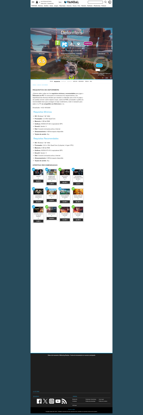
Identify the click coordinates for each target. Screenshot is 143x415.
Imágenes (81, 81)
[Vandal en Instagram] (51, 401)
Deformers (71, 32)
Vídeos (87, 81)
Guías (51, 6)
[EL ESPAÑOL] (110, 2)
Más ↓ (60, 2)
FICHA (51, 81)
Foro (79, 6)
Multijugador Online (77, 37)
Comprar (88, 43)
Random (83, 6)
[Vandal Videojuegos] (71, 2)
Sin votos (101, 74)
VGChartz (74, 405)
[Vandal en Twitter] (45, 401)
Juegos (56, 6)
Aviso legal (101, 399)
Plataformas (97, 6)
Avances (69, 6)
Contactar (74, 401)
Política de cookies (103, 401)
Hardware (90, 6)
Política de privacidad (90, 401)
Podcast (103, 6)
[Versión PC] (64, 44)
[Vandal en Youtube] (58, 401)
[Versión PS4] (71, 44)
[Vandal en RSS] (64, 401)
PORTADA (34, 6)
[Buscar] (105, 2)
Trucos (75, 6)
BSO (91, 81)
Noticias (40, 6)
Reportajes (62, 6)
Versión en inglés (71, 409)
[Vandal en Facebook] (39, 401)
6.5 (41, 61)
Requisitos (57, 81)
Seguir (99, 65)
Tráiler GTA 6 (44, 3)
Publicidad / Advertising (91, 399)
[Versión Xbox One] (78, 44)
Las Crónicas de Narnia (46, 1)
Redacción (74, 399)
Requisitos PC (72, 70)
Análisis (46, 6)
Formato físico (50, 3)
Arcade (68, 37)
